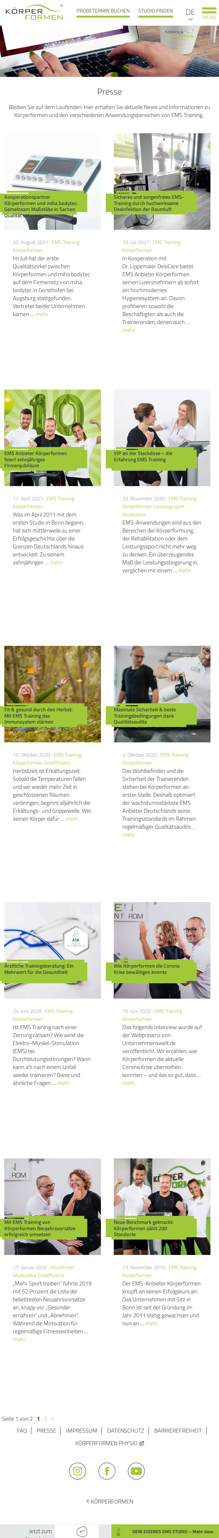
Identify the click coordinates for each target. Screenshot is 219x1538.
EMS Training (66, 242)
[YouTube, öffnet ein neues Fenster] (139, 1482)
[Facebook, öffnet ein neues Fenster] (109, 1482)
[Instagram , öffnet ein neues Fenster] (80, 1482)
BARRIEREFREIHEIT (178, 1430)
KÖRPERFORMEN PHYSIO (106, 1443)
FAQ (22, 1430)
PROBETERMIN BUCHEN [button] (103, 11)
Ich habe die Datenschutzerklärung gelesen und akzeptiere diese (143, 1516)
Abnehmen (62, 1267)
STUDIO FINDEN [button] (155, 11)
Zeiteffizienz (57, 763)
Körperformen (27, 250)
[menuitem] (190, 11)
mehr (41, 314)
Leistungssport (168, 506)
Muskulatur (134, 514)
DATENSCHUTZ (125, 1430)
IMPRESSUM (81, 1430)
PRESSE (46, 1430)
